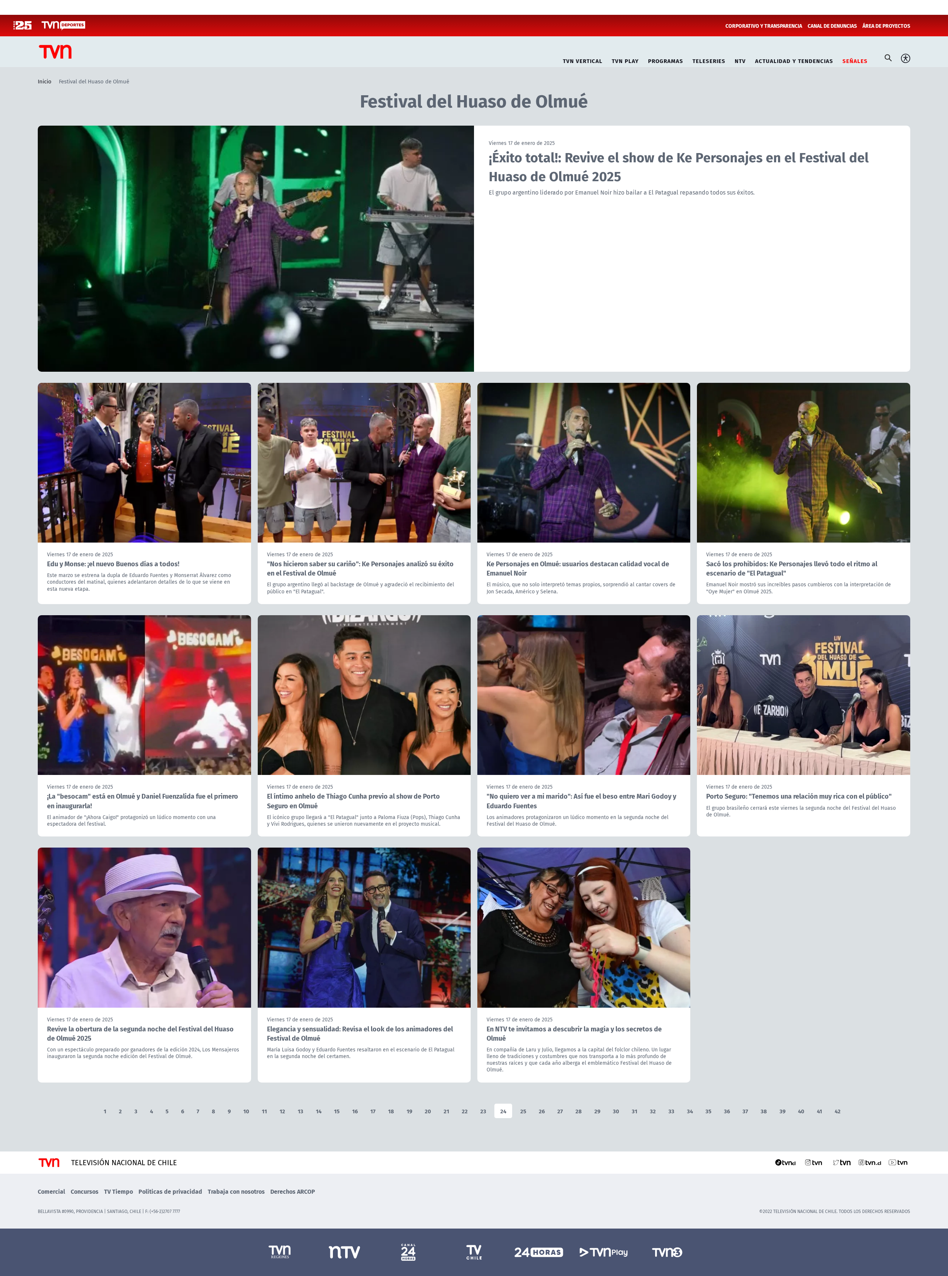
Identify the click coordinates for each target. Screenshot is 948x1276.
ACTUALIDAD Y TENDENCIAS (794, 59)
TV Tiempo (118, 1191)
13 (300, 1111)
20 (428, 1111)
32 (653, 1111)
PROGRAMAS (665, 59)
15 (337, 1111)
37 (745, 1111)
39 (782, 1111)
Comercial (51, 1191)
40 (801, 1111)
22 (465, 1111)
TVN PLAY (625, 59)
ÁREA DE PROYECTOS (886, 25)
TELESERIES (708, 59)
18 (391, 1111)
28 (578, 1111)
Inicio (44, 81)
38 (764, 1111)
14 (318, 1111)
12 (282, 1111)
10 (246, 1111)
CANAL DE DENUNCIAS (832, 25)
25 (523, 1111)
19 (409, 1111)
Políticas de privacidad (170, 1191)
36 (727, 1111)
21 (446, 1111)
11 (264, 1111)
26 (542, 1111)
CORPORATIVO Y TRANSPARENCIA (763, 25)
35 (708, 1111)
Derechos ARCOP (292, 1191)
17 (372, 1111)
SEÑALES (855, 59)
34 (690, 1111)
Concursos (85, 1191)
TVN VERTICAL (582, 59)
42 (838, 1111)
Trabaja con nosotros (236, 1191)
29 (597, 1111)
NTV (740, 59)
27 (560, 1111)
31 (634, 1111)
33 (671, 1111)
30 (616, 1111)
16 (355, 1111)
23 (483, 1111)
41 (819, 1111)
